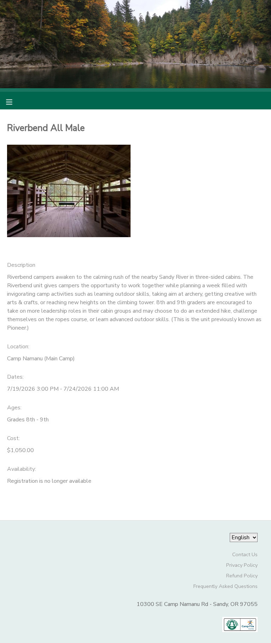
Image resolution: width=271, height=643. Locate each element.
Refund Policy (242, 575)
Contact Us (245, 554)
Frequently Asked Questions (225, 586)
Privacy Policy (242, 565)
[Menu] (14, 101)
